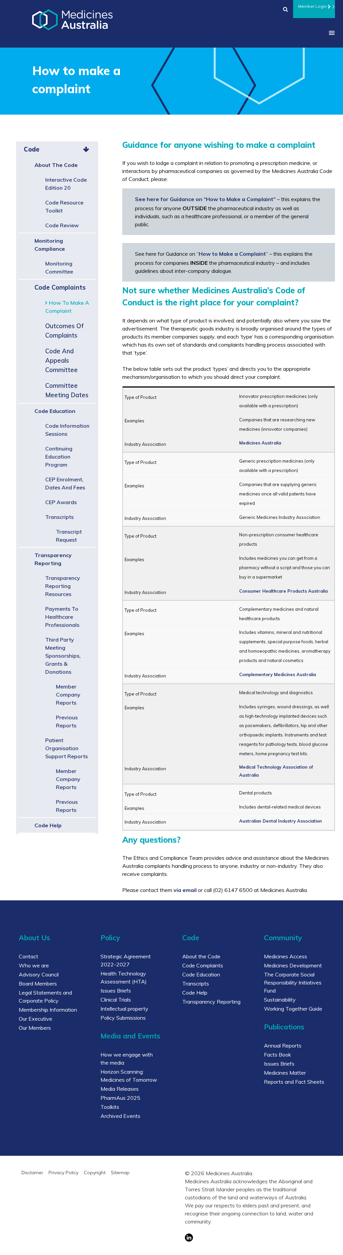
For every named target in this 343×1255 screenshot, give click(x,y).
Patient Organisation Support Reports (66, 748)
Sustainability (280, 999)
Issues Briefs (115, 990)
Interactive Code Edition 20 (66, 183)
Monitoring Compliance (50, 244)
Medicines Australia (260, 442)
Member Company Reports (68, 694)
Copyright (95, 1173)
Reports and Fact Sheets (294, 1081)
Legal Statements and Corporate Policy (45, 996)
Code (32, 149)
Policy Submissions (123, 1017)
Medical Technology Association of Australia (276, 771)
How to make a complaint (67, 306)
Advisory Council (39, 974)
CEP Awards (61, 502)
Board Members (38, 983)
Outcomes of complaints (64, 330)
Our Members (35, 1027)
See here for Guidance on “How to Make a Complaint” (205, 199)
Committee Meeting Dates (66, 390)
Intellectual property (124, 1008)
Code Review (62, 225)
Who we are (34, 965)
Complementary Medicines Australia (277, 674)
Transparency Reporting (53, 559)
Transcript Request (69, 535)
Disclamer (32, 1173)
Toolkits (109, 1106)
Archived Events (120, 1116)
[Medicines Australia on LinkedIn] (250, 1238)
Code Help (48, 825)
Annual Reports (282, 1045)
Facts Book (277, 1054)
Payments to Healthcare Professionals (62, 616)
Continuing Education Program (58, 456)
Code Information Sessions (67, 429)
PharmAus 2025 (120, 1097)
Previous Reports (67, 721)
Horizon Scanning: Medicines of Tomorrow (128, 1075)
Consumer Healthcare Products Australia (283, 591)
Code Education (55, 411)
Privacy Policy (63, 1173)
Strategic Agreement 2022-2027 (125, 960)
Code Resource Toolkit (64, 206)
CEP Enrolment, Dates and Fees (65, 483)
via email (185, 890)
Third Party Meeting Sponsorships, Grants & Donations (63, 655)
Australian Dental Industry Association (280, 821)
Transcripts (59, 517)
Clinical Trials (115, 999)
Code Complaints (60, 287)
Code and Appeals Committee (61, 360)
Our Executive (35, 1018)
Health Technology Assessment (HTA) (123, 977)
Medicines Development (293, 965)
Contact (28, 956)
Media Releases (119, 1088)
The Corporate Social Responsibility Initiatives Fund (293, 982)
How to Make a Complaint (232, 253)
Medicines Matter (285, 1072)
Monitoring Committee (59, 267)
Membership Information (48, 1009)
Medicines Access (285, 956)
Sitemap (120, 1173)
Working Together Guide (293, 1008)
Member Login (312, 6)
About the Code (56, 165)
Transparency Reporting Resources (62, 586)
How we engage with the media (126, 1058)
